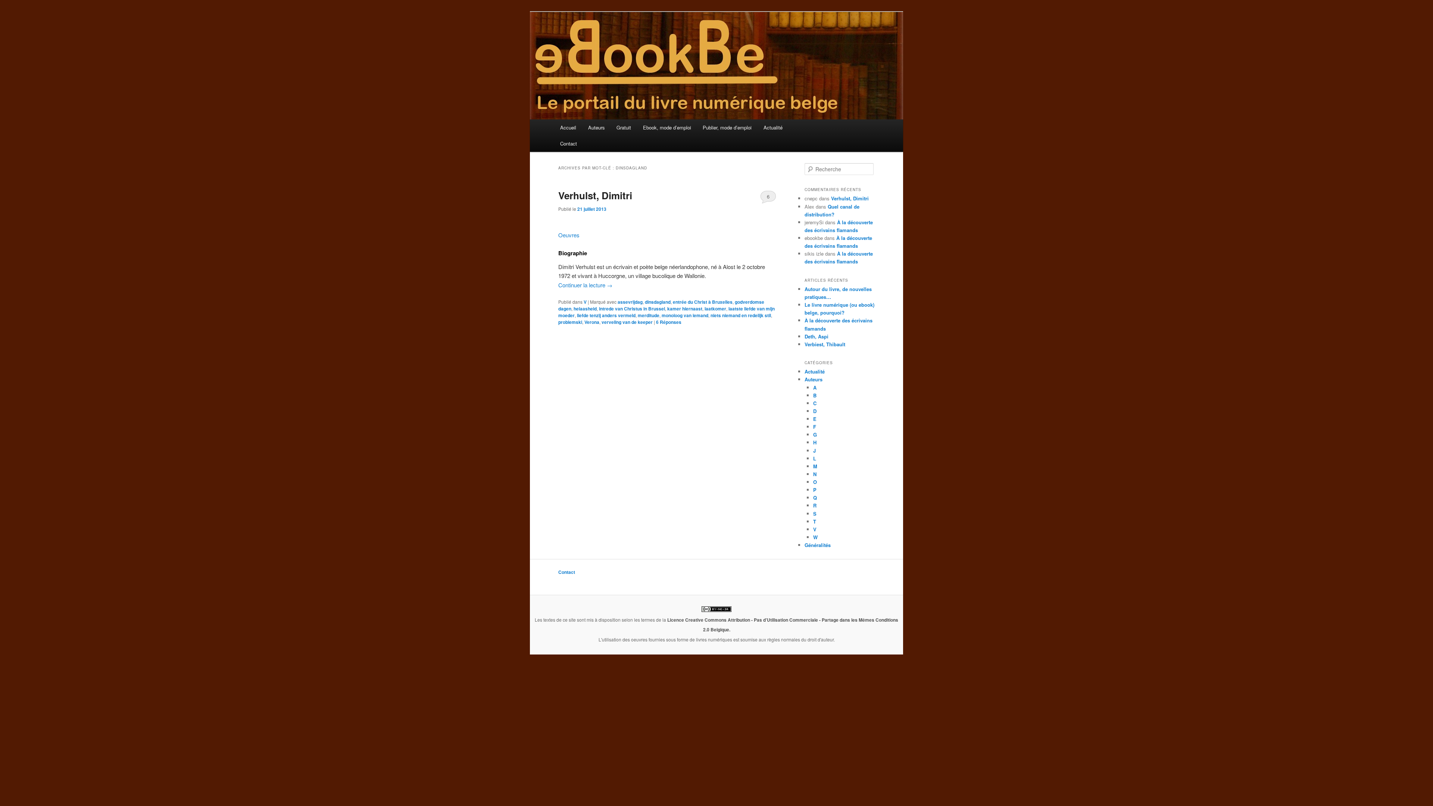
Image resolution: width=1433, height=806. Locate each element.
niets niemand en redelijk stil (741, 315)
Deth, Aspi (816, 336)
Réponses (668, 322)
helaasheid (585, 308)
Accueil (568, 127)
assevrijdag (630, 302)
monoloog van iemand (685, 315)
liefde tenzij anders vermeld (606, 315)
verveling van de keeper (627, 322)
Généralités (818, 545)
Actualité (773, 127)
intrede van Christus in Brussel (632, 308)
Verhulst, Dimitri (595, 195)
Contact (568, 143)
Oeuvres (569, 235)
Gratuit (623, 127)
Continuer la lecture (585, 285)
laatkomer (715, 308)
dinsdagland (658, 302)
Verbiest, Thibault (825, 344)
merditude (648, 315)
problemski (570, 322)
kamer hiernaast (684, 308)
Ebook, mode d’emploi (667, 127)
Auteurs (596, 127)
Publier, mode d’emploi (727, 127)
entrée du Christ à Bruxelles (703, 302)
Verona (591, 322)
